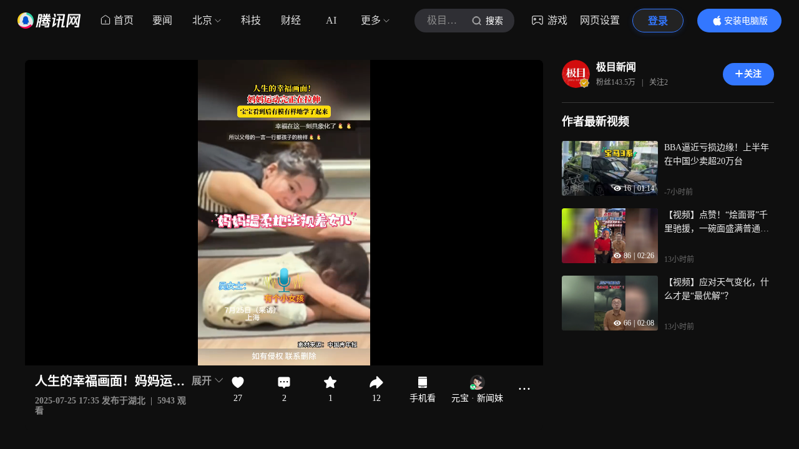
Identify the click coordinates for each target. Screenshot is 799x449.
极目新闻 (616, 67)
